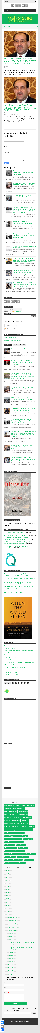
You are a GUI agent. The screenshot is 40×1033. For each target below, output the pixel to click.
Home (6, 646)
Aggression (18, 842)
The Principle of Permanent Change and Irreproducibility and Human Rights (16, 538)
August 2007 (12, 930)
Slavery (18, 839)
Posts (8, 325)
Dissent (6, 818)
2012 (7, 899)
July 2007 (11, 964)
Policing (23, 836)
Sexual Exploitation (10, 854)
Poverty (22, 827)
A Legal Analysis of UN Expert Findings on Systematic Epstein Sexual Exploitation (23, 235)
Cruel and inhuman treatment (13, 833)
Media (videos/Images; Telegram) (14, 667)
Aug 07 (11, 958)
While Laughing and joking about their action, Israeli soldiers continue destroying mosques (23, 272)
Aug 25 (11, 936)
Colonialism (22, 812)
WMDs (6, 827)
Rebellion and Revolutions (12, 860)
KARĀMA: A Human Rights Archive (22, 1021)
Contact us (7, 655)
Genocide (16, 818)
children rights (17, 809)
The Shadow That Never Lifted (13, 533)
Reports (30, 827)
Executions (8, 842)
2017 (7, 889)
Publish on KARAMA (10, 665)
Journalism (18, 830)
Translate (18, 312)
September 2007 (13, 927)
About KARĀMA (9, 660)
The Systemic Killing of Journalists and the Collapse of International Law (23, 409)
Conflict (23, 821)
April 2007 (11, 974)
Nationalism (8, 851)
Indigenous (7, 830)
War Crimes (8, 806)
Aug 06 (11, 961)
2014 (7, 893)
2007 (7, 914)
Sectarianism (8, 839)
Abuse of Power (9, 812)
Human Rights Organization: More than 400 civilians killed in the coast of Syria (23, 447)
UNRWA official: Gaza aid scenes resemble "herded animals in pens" (24, 196)
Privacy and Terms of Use (12, 657)
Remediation (19, 851)
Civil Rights (27, 839)
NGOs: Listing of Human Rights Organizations (19, 662)
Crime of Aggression (11, 836)
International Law (9, 848)
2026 (7, 871)
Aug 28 (11, 933)
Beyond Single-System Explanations (15, 535)
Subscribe (19, 5)
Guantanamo (28, 860)
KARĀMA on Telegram (26, 5)
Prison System (8, 824)
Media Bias (21, 848)
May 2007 (11, 971)
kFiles (6, 670)
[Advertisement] (16, 720)
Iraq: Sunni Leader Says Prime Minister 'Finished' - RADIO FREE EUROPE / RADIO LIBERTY (20, 61)
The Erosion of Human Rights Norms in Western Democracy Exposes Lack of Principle (23, 362)
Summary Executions (27, 854)
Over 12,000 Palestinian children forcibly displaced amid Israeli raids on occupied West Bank (24, 284)
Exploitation (20, 845)
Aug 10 (11, 952)
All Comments (11, 329)
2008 (7, 911)
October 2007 (12, 924)
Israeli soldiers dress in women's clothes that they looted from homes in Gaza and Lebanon (23, 459)
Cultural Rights (9, 857)
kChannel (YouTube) (10, 672)
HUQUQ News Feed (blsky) (12, 340)
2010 (7, 905)
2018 (7, 886)
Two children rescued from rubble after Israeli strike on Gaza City (24, 184)
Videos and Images (10, 337)
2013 (7, 896)
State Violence (21, 824)
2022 (7, 883)
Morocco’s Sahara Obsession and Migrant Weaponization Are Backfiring (17, 591)
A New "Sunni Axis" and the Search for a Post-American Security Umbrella (19, 583)
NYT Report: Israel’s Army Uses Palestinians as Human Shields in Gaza (23, 223)
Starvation (22, 815)
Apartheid (15, 821)
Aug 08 (11, 955)
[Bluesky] (2, 1022)
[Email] (2, 1026)
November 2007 (13, 921)
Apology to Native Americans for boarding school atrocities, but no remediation (24, 172)
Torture (6, 809)
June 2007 (11, 968)
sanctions (27, 830)
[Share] (2, 1030)
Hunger (14, 827)
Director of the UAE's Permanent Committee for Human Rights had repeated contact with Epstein (24, 260)
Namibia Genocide (10, 863)
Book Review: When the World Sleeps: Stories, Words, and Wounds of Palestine (18, 543)
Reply (6, 66)
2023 (7, 880)
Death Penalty (8, 845)
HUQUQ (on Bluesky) (16, 5)
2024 (7, 877)
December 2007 (13, 917)
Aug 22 (11, 939)
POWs (6, 821)
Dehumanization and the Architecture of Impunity (23, 349)
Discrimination (22, 857)
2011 (7, 902)
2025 (7, 874)
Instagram (23, 5)
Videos (12, 5)
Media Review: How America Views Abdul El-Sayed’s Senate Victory (18, 587)
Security (21, 863)
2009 (7, 908)
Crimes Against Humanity (24, 806)
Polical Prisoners (9, 815)
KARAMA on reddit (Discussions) (14, 675)
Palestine (26, 818)
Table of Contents (9, 648)
